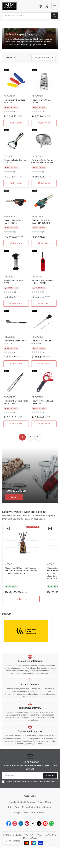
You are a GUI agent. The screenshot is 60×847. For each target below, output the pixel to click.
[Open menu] (54, 6)
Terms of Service (38, 812)
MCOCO (8, 564)
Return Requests (44, 807)
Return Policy (28, 807)
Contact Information (26, 802)
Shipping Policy (21, 812)
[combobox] (30, 15)
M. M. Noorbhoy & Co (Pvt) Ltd (23, 835)
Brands (12, 802)
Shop (13, 497)
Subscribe (50, 775)
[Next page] (38, 437)
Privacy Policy (44, 802)
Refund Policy (14, 807)
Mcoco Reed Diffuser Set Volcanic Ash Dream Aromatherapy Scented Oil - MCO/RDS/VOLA (21, 570)
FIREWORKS (9, 96)
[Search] (54, 16)
